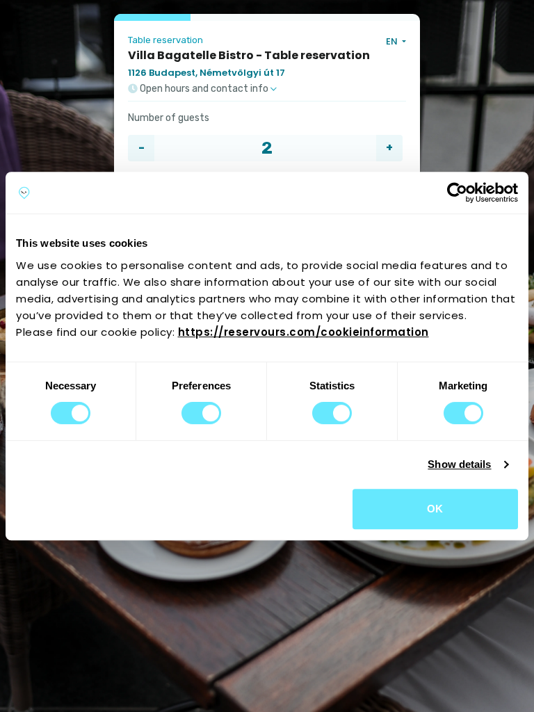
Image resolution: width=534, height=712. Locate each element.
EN (393, 41)
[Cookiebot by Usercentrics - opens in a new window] (457, 192)
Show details (459, 464)
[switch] (201, 413)
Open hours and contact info (204, 89)
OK (435, 509)
